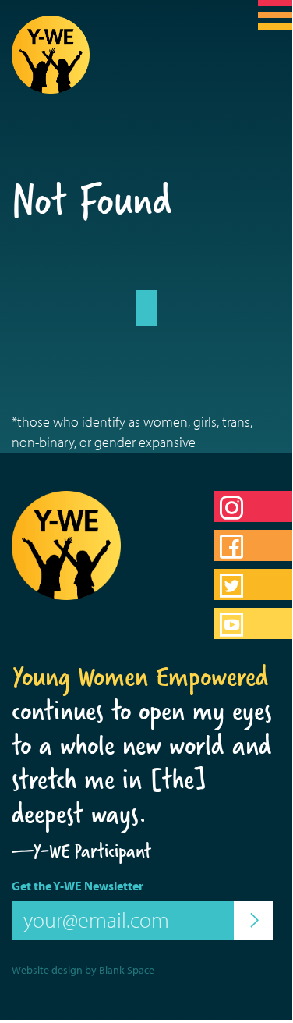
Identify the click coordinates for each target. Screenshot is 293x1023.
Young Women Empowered (140, 676)
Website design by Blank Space (83, 970)
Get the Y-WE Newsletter (77, 885)
